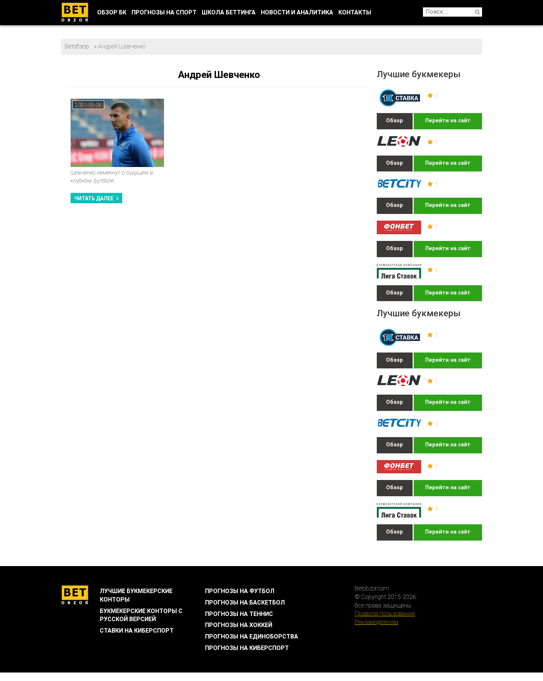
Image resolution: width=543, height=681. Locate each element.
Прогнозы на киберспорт (247, 647)
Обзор (394, 121)
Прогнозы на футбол (239, 591)
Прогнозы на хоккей (238, 625)
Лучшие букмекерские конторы (136, 595)
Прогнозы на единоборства (251, 636)
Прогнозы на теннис (239, 613)
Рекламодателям (376, 622)
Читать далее (93, 198)
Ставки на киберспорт (137, 630)
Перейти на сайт (448, 121)
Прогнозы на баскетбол (245, 602)
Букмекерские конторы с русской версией (141, 615)
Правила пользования (385, 613)
